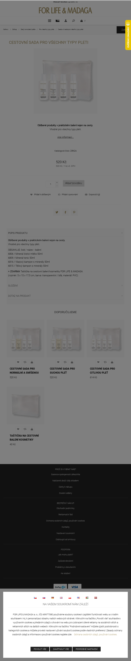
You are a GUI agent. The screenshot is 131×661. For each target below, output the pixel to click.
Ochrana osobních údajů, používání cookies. (95, 634)
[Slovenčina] (43, 597)
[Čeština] (35, 597)
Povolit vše (40, 649)
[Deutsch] (52, 597)
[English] (61, 597)
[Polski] (69, 597)
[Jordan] (87, 597)
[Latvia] (95, 597)
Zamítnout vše (61, 649)
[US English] (78, 597)
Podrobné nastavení (86, 649)
